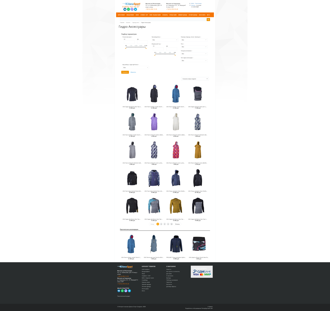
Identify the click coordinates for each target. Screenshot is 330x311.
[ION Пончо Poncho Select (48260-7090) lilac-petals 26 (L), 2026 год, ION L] (154, 122)
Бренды (168, 278)
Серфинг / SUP (146, 276)
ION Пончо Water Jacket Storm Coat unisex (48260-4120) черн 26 (163, 107)
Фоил (143, 273)
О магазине (169, 276)
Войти (192, 3)
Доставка (169, 273)
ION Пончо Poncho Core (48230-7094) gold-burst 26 (203, 163)
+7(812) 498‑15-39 (151, 9)
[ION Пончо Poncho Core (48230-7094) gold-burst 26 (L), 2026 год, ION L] (197, 150)
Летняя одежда (146, 286)
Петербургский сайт (207, 308)
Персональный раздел (123, 296)
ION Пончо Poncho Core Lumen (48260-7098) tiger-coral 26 (183, 163)
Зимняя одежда (146, 284)
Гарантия (169, 282)
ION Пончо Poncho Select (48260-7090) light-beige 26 (181, 135)
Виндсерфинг (146, 271)
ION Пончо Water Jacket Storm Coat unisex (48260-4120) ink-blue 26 (140, 257)
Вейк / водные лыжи (148, 278)
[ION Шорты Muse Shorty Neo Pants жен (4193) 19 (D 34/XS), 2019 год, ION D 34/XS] (199, 244)
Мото (143, 291)
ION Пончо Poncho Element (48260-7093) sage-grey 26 (138, 163)
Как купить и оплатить (173, 271)
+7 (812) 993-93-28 (172, 9)
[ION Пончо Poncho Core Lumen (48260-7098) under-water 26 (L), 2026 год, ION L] (154, 150)
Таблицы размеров (172, 280)
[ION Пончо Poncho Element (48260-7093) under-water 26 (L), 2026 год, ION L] (197, 122)
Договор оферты (171, 286)
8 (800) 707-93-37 (130, 6)
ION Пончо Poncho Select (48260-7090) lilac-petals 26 (160, 135)
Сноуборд (144, 280)
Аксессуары (145, 288)
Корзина (193, 5)
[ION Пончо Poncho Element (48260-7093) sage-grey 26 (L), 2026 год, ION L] (132, 150)
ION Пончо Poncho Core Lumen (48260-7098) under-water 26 (162, 163)
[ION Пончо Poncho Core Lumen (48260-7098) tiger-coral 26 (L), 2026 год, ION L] (176, 150)
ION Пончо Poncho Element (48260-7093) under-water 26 (204, 135)
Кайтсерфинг (146, 269)
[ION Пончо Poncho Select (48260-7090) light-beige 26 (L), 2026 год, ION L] (176, 122)
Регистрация (198, 3)
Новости (168, 269)
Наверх (210, 306)
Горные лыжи (146, 282)
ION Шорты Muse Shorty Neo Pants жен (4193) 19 (203, 257)
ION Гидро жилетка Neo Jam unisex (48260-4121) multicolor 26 (206, 107)
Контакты (169, 284)
